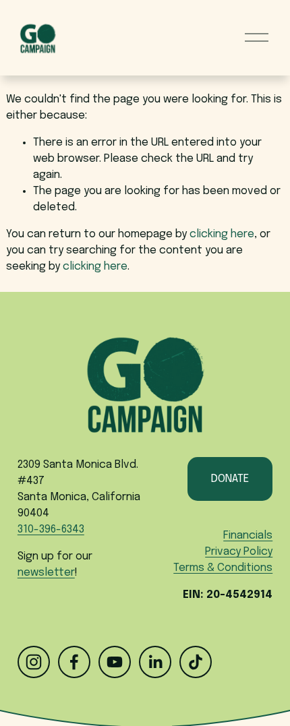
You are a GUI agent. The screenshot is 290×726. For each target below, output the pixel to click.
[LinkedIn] (155, 662)
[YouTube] (114, 662)
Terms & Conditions (222, 568)
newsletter (46, 572)
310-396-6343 (51, 529)
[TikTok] (195, 662)
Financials (247, 535)
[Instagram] (34, 662)
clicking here (222, 234)
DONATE (230, 479)
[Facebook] (74, 662)
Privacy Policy (238, 551)
